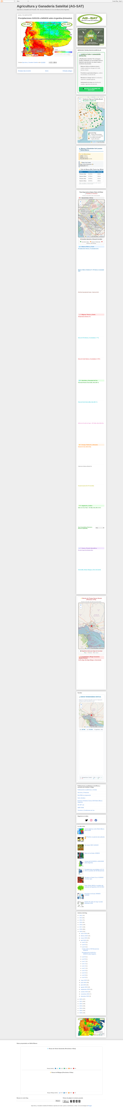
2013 (80, 917)
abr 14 (84, 966)
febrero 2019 (84, 935)
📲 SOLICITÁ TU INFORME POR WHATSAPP (91, 89)
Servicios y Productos (83, 792)
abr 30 (84, 977)
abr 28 (84, 975)
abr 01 (84, 942)
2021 (80, 1001)
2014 (80, 920)
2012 (80, 915)
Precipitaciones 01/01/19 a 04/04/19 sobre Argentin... (89, 953)
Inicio (46, 71)
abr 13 (84, 963)
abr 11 (84, 961)
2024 (80, 1008)
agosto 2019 (84, 987)
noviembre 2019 (85, 994)
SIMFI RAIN (81, 807)
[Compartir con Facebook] (54, 62)
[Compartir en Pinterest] (56, 62)
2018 (80, 929)
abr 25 (84, 970)
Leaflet (93, 142)
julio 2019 (83, 985)
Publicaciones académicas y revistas (87, 789)
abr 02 (84, 944)
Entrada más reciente (24, 71)
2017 (80, 927)
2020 (80, 999)
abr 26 (84, 972)
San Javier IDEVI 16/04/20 (91, 845)
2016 (80, 924)
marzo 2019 (84, 938)
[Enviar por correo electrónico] (49, 62)
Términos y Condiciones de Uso (86, 810)
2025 (80, 1010)
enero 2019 (84, 933)
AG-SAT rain (81, 804)
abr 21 (84, 968)
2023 (80, 1006)
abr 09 (84, 959)
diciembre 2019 (85, 996)
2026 (80, 1012)
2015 (80, 922)
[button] (80, 99)
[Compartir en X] (53, 62)
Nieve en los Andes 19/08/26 (92, 853)
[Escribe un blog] (51, 62)
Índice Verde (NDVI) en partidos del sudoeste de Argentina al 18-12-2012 (94, 886)
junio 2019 (84, 982)
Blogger (90, 1105)
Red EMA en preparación (84, 795)
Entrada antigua (67, 71)
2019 (80, 931)
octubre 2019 (84, 991)
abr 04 (84, 947)
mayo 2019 (84, 980)
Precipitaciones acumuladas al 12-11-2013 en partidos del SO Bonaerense (94, 870)
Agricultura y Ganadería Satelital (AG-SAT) (50, 6)
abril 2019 (83, 940)
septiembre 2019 (85, 989)
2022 (80, 1003)
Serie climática (81, 798)
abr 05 (84, 956)
